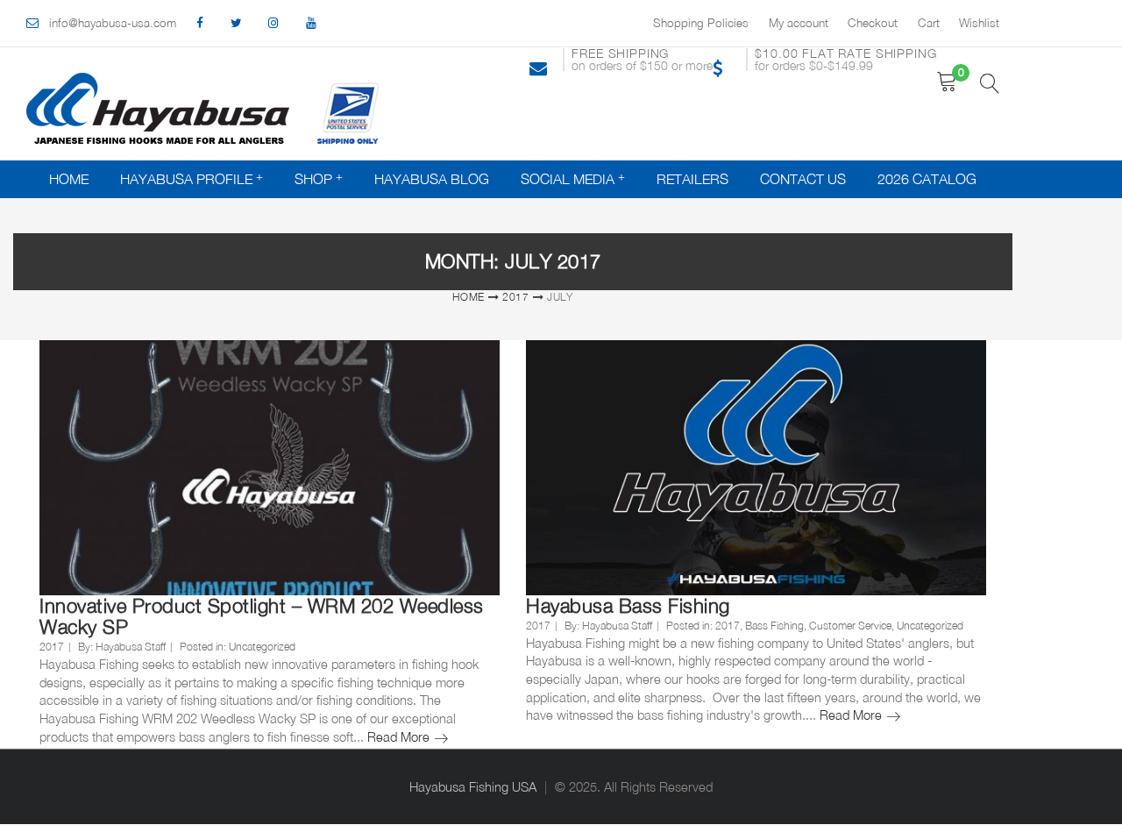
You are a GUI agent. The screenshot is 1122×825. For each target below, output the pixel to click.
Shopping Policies (701, 23)
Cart (929, 23)
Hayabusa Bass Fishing (628, 605)
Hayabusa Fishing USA (472, 786)
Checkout (873, 23)
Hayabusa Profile (186, 179)
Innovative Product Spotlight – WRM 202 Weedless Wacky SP (261, 616)
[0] (947, 82)
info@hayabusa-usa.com (112, 23)
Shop (313, 179)
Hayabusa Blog (431, 179)
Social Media (567, 179)
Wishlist (979, 23)
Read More (407, 736)
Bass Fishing (774, 625)
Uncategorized (262, 646)
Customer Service (850, 625)
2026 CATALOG (926, 179)
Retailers (692, 179)
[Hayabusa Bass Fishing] (756, 467)
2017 (515, 296)
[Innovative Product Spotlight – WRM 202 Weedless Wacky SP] (269, 467)
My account (798, 23)
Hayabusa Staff (131, 646)
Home (69, 179)
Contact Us (803, 179)
